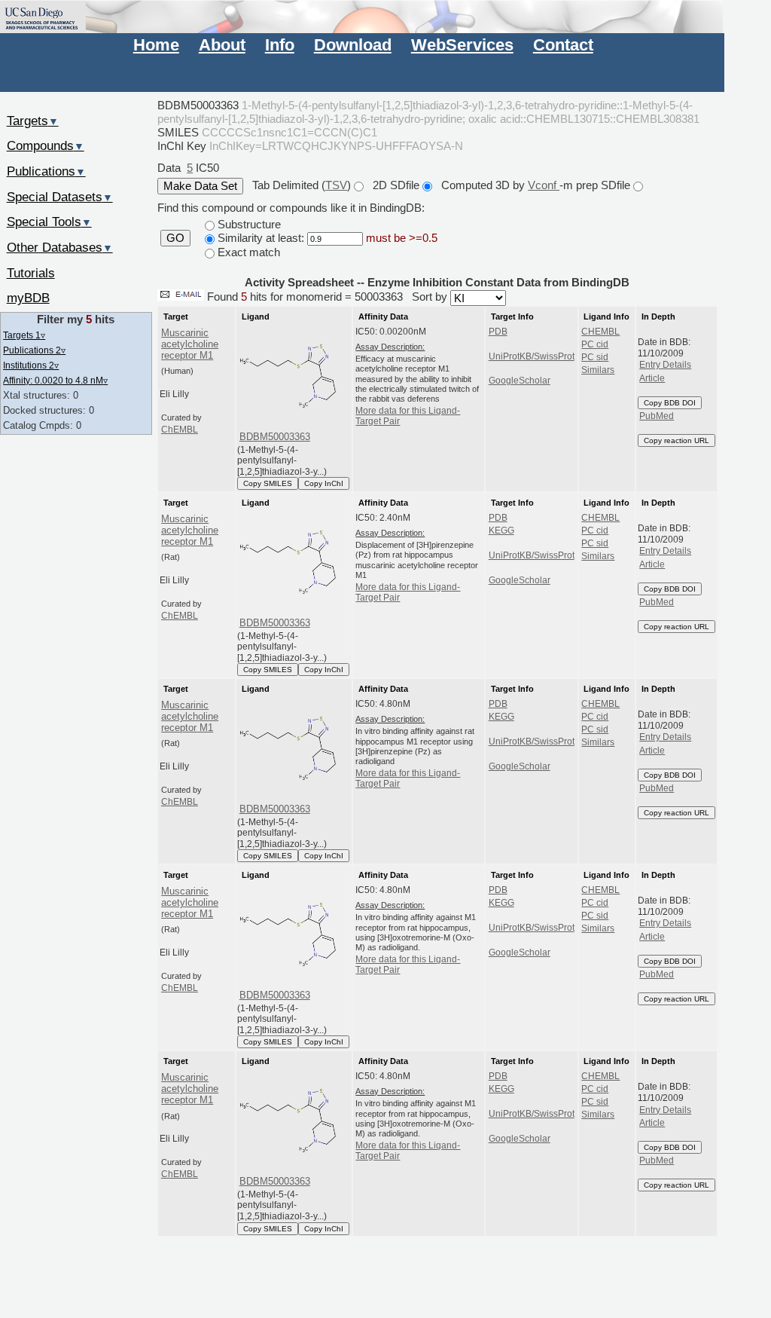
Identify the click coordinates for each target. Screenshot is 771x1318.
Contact (563, 44)
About (222, 44)
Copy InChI (323, 483)
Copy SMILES (267, 483)
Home (156, 44)
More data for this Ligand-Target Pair (407, 416)
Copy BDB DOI (670, 403)
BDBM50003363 (274, 436)
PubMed (656, 415)
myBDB (28, 297)
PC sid (594, 357)
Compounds (45, 145)
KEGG (501, 530)
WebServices (462, 44)
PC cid (594, 344)
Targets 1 (24, 335)
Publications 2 (34, 350)
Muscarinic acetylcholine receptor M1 (189, 344)
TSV (336, 185)
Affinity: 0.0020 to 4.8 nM (55, 380)
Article (652, 378)
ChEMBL (179, 429)
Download (353, 44)
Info (279, 44)
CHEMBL (600, 331)
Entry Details (665, 364)
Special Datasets (60, 196)
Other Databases (60, 247)
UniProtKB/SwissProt (531, 356)
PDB (498, 331)
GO (175, 238)
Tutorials (31, 272)
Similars (597, 370)
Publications (46, 171)
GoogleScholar (519, 380)
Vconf (543, 185)
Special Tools (49, 221)
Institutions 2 (31, 365)
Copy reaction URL (676, 440)
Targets (33, 120)
